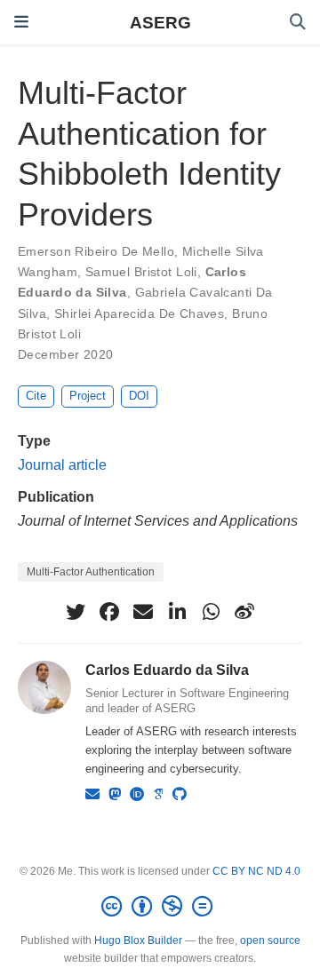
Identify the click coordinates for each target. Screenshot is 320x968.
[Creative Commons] (160, 906)
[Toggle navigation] (21, 22)
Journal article (62, 464)
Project (87, 395)
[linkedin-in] (177, 612)
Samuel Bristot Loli (141, 272)
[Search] (298, 22)
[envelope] (143, 612)
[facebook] (109, 612)
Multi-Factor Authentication (91, 572)
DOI (139, 395)
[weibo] (244, 612)
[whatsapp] (210, 612)
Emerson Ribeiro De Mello (96, 251)
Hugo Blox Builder (138, 940)
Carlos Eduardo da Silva (167, 670)
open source (270, 940)
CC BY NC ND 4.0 (256, 871)
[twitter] (75, 612)
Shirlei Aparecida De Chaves (139, 313)
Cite (36, 395)
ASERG (160, 22)
